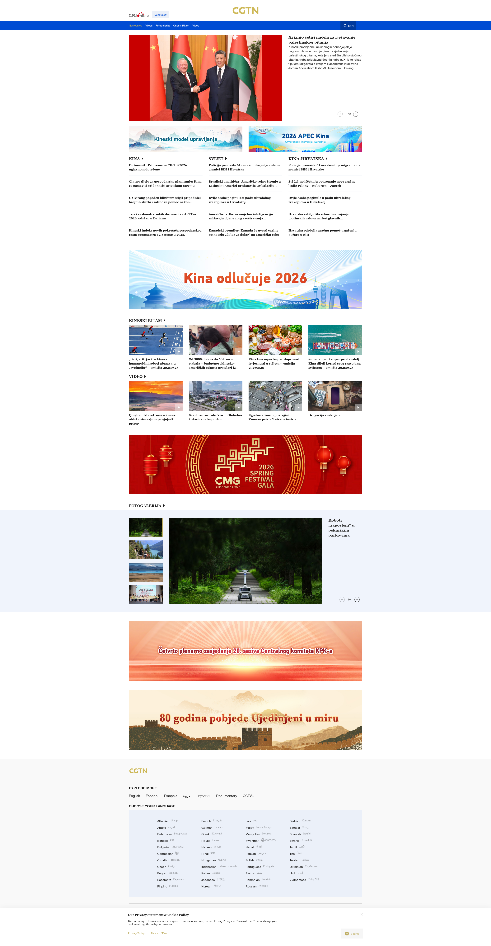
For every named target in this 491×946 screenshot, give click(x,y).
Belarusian (172, 834)
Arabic (166, 827)
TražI (351, 25)
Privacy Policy (136, 933)
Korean (211, 886)
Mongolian (258, 834)
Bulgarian (170, 847)
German (212, 827)
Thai (296, 854)
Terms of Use (159, 933)
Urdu (296, 873)
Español (152, 796)
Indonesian (219, 867)
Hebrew (211, 847)
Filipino (167, 886)
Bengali (165, 841)
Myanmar (261, 841)
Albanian (167, 821)
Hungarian (213, 860)
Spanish (300, 834)
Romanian (258, 880)
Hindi (208, 854)
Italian (210, 873)
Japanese (213, 880)
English (134, 796)
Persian (256, 854)
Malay (259, 827)
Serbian (300, 821)
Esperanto (170, 880)
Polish (254, 860)
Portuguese (260, 867)
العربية (187, 796)
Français (170, 796)
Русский (204, 796)
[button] (340, 114)
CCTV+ (248, 796)
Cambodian (168, 854)
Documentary (226, 796)
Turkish (299, 860)
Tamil (297, 847)
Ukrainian (303, 867)
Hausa (210, 841)
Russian (257, 886)
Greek (211, 834)
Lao (252, 821)
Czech (166, 867)
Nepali (254, 847)
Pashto (254, 873)
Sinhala (299, 827)
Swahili (301, 841)
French (211, 821)
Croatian (168, 860)
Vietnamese (305, 880)
